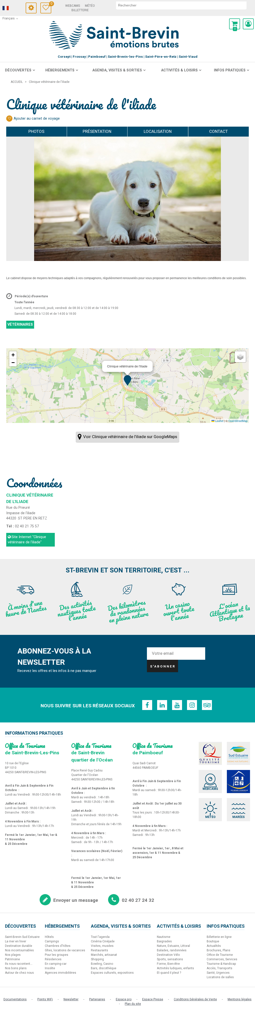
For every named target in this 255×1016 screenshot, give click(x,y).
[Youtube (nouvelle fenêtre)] (177, 705)
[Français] (12, 8)
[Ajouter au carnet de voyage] (9, 118)
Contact (218, 131)
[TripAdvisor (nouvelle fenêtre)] (207, 705)
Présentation (97, 131)
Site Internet (27, 539)
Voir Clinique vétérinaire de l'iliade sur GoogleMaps (130, 437)
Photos (36, 131)
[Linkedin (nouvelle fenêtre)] (162, 705)
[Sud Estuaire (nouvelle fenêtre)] (238, 753)
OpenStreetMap (238, 421)
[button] (235, 24)
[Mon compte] (248, 24)
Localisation (158, 131)
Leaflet (218, 421)
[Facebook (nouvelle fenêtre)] (147, 705)
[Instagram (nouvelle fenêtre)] (192, 705)
